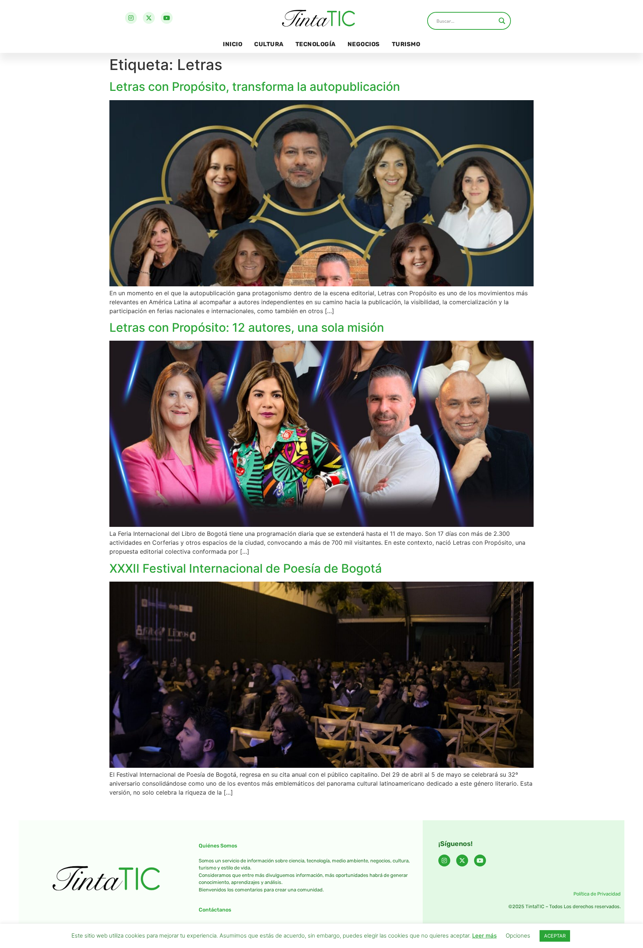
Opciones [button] (518, 935)
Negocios (364, 44)
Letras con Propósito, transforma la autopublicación (254, 86)
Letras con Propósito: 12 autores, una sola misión (246, 327)
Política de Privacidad (597, 894)
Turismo (406, 44)
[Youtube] (167, 18)
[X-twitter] (149, 18)
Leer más (484, 935)
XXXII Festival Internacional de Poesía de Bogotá (245, 568)
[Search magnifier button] (502, 21)
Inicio (232, 44)
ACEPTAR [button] (555, 936)
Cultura (269, 44)
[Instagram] (131, 18)
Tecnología (315, 44)
